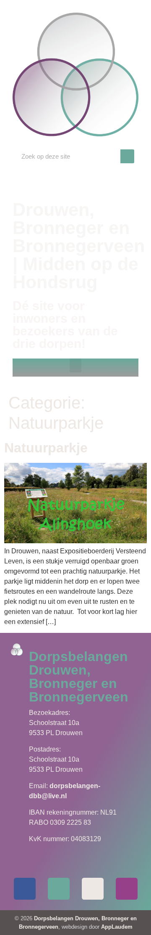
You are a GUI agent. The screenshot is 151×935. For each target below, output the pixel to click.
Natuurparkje (46, 447)
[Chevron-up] (127, 889)
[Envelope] (59, 889)
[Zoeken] (127, 156)
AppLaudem (117, 927)
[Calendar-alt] (93, 889)
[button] (75, 365)
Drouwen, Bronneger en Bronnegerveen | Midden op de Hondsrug (79, 245)
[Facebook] (25, 889)
